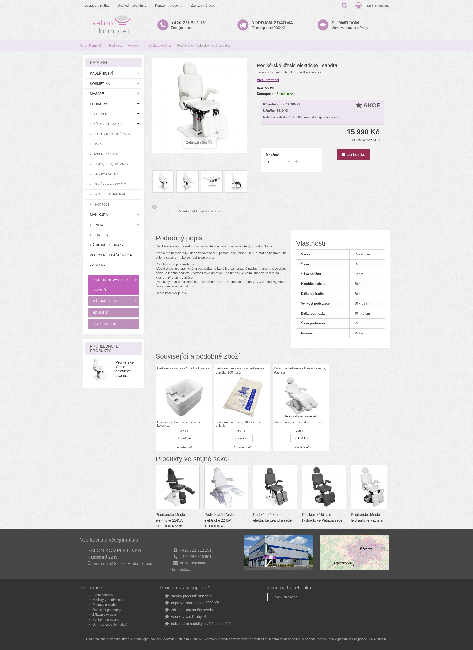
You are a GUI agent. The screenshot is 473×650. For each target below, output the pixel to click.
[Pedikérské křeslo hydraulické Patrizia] (373, 487)
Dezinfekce (101, 235)
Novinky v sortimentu (107, 600)
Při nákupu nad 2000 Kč (272, 25)
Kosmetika (100, 84)
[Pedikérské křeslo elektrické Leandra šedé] (275, 487)
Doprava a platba (96, 5)
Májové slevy (105, 301)
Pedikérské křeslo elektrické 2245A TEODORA (219, 520)
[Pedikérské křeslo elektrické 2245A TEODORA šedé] (178, 487)
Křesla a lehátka (159, 45)
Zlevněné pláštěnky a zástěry (111, 260)
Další (154, 206)
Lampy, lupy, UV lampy (111, 164)
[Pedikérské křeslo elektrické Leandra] (163, 181)
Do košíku (355, 154)
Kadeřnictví (101, 73)
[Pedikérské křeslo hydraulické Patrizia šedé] (324, 487)
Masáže (97, 94)
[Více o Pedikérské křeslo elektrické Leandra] (98, 370)
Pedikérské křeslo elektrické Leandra (124, 369)
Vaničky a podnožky (109, 184)
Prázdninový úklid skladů (110, 285)
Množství (273, 155)
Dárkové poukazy (107, 245)
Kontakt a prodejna (168, 5)
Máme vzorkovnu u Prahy (349, 25)
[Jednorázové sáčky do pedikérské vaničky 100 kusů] (242, 397)
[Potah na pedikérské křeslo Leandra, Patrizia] (301, 397)
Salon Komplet (90, 45)
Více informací (268, 80)
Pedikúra (115, 45)
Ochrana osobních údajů (109, 624)
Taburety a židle (106, 154)
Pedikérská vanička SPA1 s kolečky (183, 368)
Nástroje (101, 204)
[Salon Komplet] (111, 25)
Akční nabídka (105, 324)
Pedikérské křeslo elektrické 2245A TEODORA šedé (170, 520)
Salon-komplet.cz (284, 597)
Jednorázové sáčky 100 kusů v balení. (238, 424)
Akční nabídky (102, 595)
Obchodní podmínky (132, 5)
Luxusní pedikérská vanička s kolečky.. (178, 424)
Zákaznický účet (203, 5)
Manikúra (99, 215)
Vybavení (134, 45)
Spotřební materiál (109, 194)
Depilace (98, 225)
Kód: (260, 88)
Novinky (100, 313)
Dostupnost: (266, 94)
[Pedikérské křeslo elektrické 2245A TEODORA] (226, 487)
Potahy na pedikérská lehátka (110, 138)
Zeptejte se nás (189, 25)
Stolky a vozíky (106, 174)
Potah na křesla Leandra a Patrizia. (299, 422)
